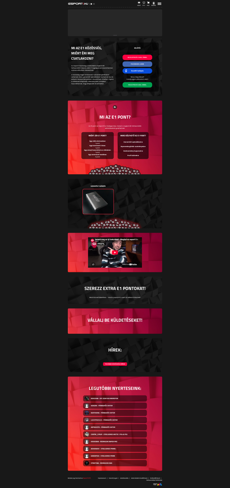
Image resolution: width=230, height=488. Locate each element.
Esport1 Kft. (87, 478)
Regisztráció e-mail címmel (137, 85)
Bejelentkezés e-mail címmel (137, 57)
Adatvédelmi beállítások (139, 478)
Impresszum (102, 478)
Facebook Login (137, 64)
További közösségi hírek (115, 364)
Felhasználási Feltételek (154, 480)
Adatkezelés (124, 478)
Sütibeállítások (155, 478)
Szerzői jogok (113, 478)
